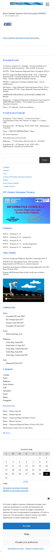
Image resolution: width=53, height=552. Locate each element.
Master (5, 397)
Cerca (44, 160)
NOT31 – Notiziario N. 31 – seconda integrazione (20, 244)
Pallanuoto (6, 339)
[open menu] (47, 4)
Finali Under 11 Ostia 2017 (15, 345)
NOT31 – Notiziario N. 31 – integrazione (17, 247)
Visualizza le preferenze (26, 542)
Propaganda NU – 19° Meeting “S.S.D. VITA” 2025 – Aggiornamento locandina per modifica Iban (21, 145)
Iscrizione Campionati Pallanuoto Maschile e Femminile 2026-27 (25, 258)
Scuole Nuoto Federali (11, 183)
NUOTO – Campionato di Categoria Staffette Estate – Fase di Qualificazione (23, 83)
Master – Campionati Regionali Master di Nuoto (19, 418)
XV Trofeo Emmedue (10, 134)
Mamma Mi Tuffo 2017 (14, 363)
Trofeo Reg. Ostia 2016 (14, 352)
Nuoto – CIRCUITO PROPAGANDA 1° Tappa (18, 131)
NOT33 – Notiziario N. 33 (12, 234)
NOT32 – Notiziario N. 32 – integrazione (17, 237)
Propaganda (7, 400)
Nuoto (5, 313)
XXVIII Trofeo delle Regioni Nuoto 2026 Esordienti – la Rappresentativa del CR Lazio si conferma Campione (22, 263)
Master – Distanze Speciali (12, 411)
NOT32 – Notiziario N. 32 (12, 240)
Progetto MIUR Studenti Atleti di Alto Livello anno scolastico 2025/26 (23, 273)
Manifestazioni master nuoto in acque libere (18, 428)
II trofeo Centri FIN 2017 (15, 323)
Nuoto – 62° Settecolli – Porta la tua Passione (18, 107)
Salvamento (7, 391)
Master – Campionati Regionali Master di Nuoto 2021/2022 (23, 424)
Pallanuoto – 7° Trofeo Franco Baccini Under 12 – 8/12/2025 (24, 141)
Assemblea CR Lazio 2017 (15, 326)
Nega (26, 534)
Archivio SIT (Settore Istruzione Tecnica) (17, 177)
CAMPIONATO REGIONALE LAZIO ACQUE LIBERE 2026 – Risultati (24, 96)
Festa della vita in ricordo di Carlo (14, 138)
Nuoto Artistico (8, 384)
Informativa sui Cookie (16, 548)
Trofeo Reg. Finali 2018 (14, 342)
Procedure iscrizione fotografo (15, 488)
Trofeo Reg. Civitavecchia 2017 (17, 349)
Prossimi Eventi (11, 60)
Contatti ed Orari (9, 186)
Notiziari (6, 170)
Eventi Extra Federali (14, 113)
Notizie (5, 180)
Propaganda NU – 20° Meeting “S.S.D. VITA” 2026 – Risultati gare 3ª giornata (26, 127)
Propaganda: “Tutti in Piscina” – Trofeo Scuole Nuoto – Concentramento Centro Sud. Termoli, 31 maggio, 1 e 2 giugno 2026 (24, 120)
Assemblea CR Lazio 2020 (15, 316)
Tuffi (4, 360)
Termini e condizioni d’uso (34, 548)
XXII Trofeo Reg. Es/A (14, 334)
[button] (48, 498)
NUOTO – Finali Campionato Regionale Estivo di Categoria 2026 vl (26, 71)
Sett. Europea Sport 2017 (14, 320)
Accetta (26, 526)
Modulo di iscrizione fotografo (16, 491)
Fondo (5, 394)
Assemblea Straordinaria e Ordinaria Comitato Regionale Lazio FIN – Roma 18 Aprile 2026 (26, 268)
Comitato (6, 167)
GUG (5, 174)
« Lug (25, 481)
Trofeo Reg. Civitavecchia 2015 (17, 355)
